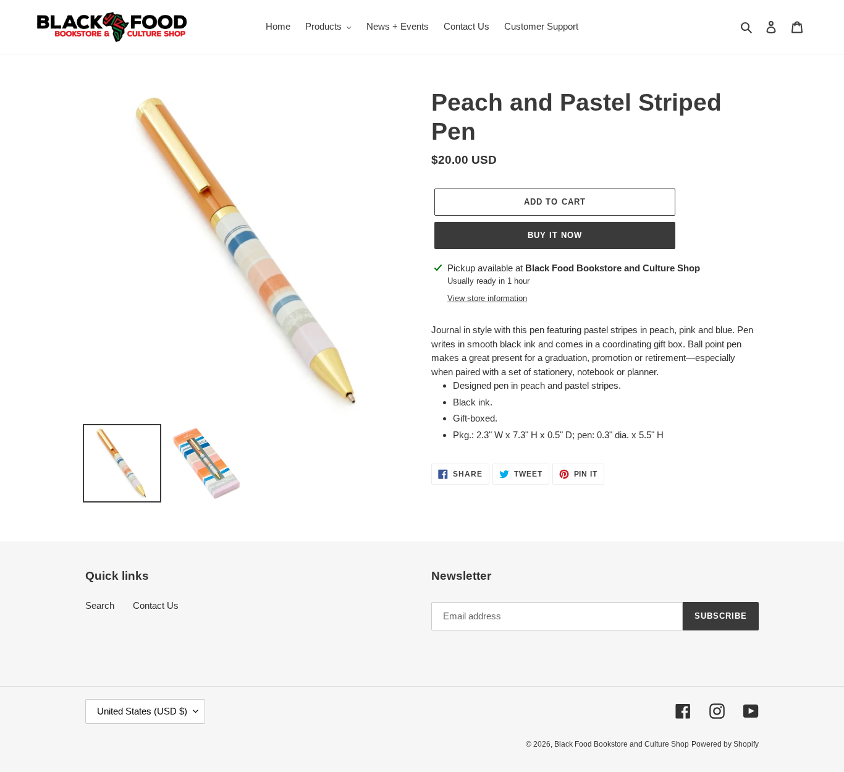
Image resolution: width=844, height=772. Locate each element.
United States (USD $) (142, 711)
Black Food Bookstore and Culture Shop (621, 744)
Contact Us (156, 605)
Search (99, 605)
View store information (487, 298)
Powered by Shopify (725, 744)
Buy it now (555, 235)
